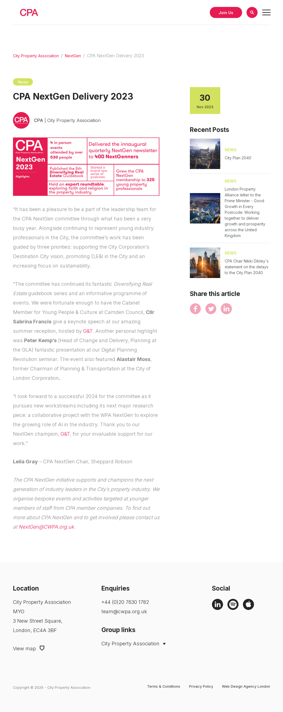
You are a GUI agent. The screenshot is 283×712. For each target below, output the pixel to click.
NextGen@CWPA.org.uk (46, 527)
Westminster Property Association (129, 657)
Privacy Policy (201, 686)
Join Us (226, 12)
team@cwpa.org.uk (124, 611)
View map (25, 648)
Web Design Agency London (246, 686)
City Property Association (36, 56)
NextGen (73, 56)
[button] (252, 12)
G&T (88, 331)
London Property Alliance (133, 668)
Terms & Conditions (163, 686)
